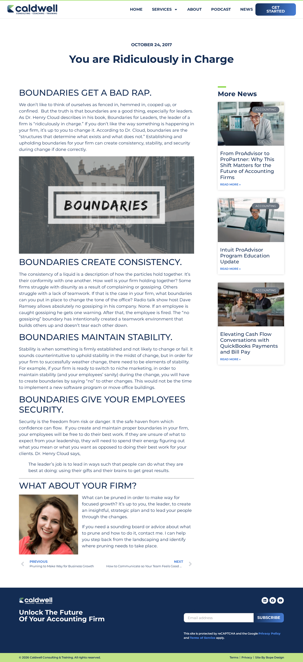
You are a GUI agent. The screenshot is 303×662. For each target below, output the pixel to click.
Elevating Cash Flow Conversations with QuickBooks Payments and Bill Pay (249, 343)
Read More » (230, 184)
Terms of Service (202, 637)
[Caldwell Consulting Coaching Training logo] (36, 602)
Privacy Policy (269, 633)
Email (190, 611)
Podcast (221, 9)
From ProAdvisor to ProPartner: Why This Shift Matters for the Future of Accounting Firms (247, 165)
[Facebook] (272, 600)
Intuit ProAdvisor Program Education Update (245, 256)
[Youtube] (280, 600)
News (246, 9)
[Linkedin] (265, 600)
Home (136, 9)
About (194, 9)
